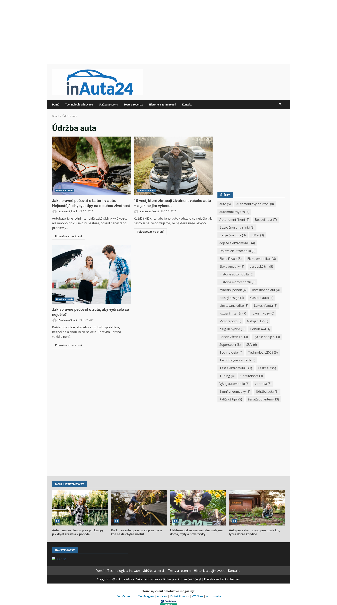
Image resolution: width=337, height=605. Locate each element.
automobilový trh (234, 212)
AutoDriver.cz (125, 596)
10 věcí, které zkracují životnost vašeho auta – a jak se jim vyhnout (173, 166)
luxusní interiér (232, 313)
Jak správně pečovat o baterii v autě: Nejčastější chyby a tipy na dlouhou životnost (91, 166)
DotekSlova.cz (180, 596)
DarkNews (211, 579)
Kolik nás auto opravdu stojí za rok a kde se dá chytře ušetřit (139, 507)
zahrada (263, 384)
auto (225, 204)
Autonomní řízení (234, 219)
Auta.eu (162, 596)
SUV (251, 344)
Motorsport (230, 321)
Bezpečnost (266, 219)
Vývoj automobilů (234, 384)
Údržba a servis (108, 104)
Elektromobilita (261, 258)
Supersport (230, 344)
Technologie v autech (237, 360)
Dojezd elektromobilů (237, 251)
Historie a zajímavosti (162, 104)
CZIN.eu (198, 596)
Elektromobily (231, 266)
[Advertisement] (168, 32)
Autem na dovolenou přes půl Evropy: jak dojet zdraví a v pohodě (80, 507)
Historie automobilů (236, 274)
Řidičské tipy (230, 399)
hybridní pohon (233, 290)
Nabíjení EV (257, 321)
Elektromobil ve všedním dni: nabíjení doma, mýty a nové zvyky (198, 507)
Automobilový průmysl (255, 204)
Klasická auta (261, 298)
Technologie (230, 352)
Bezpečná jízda (232, 235)
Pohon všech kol (233, 337)
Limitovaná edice (233, 305)
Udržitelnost (251, 376)
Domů (55, 104)
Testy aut (267, 368)
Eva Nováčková (67, 211)
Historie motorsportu (237, 282)
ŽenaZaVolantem (263, 399)
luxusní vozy (263, 313)
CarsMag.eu (146, 596)
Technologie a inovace (79, 104)
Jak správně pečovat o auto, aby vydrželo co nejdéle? (91, 274)
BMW (257, 235)
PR (57, 520)
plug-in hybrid (232, 329)
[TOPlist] (59, 559)
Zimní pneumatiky (234, 391)
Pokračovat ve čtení (68, 236)
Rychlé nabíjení (267, 337)
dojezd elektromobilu (237, 243)
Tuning (227, 376)
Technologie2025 (263, 352)
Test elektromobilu (235, 368)
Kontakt (187, 104)
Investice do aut (266, 290)
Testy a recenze (133, 104)
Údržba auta (267, 391)
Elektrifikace (230, 258)
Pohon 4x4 (260, 329)
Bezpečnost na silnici (237, 227)
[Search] (280, 104)
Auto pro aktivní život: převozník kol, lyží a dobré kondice (257, 507)
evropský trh (261, 266)
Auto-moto (213, 596)
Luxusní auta (265, 305)
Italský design (231, 298)
